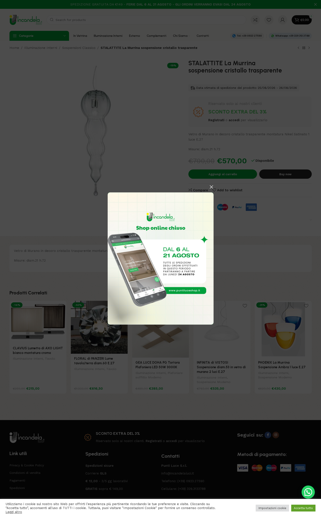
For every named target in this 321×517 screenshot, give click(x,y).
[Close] (211, 186)
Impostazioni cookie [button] (272, 508)
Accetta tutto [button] (303, 508)
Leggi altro (14, 512)
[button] (308, 492)
